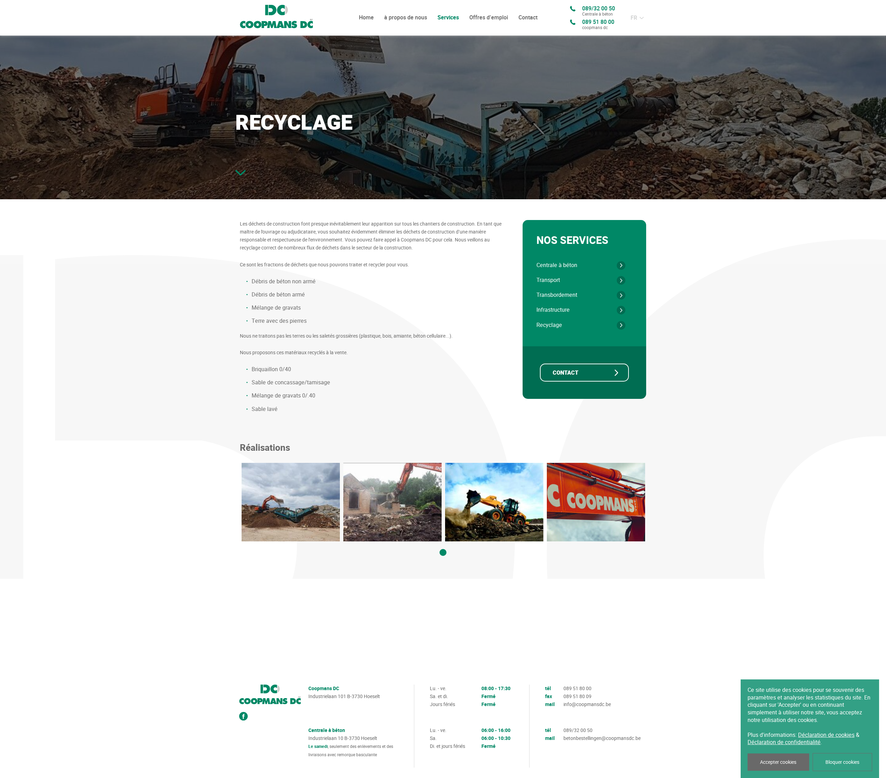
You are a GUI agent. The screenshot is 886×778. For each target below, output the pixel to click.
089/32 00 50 (598, 11)
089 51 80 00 (598, 24)
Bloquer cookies (842, 762)
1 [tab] (443, 552)
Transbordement (556, 295)
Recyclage (549, 325)
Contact (527, 17)
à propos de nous (405, 17)
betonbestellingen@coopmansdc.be (602, 738)
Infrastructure (553, 310)
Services (448, 17)
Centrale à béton (556, 265)
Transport (548, 280)
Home (366, 17)
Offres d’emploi (488, 17)
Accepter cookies (778, 762)
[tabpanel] (291, 502)
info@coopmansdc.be (587, 704)
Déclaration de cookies (826, 735)
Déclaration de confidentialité (784, 742)
